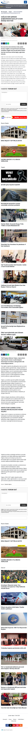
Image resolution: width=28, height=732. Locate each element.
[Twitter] (4, 43)
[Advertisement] (14, 438)
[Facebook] (2, 43)
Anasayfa (5, 11)
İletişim (14, 719)
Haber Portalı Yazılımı (8, 730)
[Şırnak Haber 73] (5, 2)
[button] (21, 43)
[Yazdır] (19, 43)
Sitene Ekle (13, 721)
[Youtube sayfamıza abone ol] (14, 725)
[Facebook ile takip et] (7, 725)
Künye (10, 719)
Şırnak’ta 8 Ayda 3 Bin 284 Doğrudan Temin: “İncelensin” (16, 6)
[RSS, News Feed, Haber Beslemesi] (20, 725)
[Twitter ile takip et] (10, 725)
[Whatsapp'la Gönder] (8, 43)
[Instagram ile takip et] (17, 725)
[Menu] (25, 2)
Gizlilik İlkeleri (21, 719)
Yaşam (10, 11)
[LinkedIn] (6, 43)
